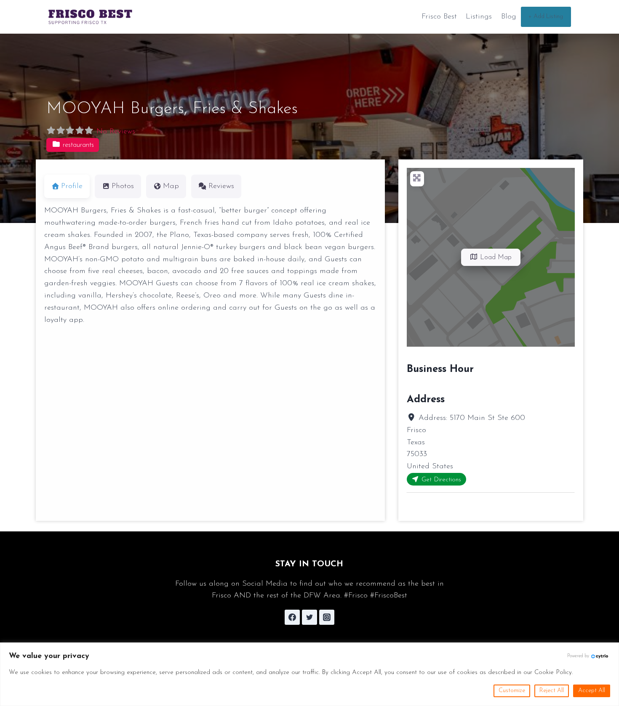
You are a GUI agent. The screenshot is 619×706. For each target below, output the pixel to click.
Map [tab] (171, 186)
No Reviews (115, 131)
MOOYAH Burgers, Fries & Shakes (172, 109)
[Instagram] (326, 617)
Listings (479, 17)
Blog (508, 17)
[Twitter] (309, 617)
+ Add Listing (545, 16)
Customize (512, 690)
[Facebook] (292, 617)
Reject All (551, 690)
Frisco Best (439, 17)
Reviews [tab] (221, 186)
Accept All (591, 690)
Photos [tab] (123, 186)
